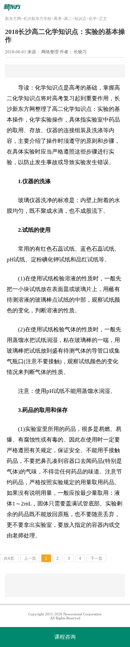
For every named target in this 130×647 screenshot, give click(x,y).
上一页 (30, 558)
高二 (68, 18)
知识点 (80, 18)
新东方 (20, 109)
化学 (93, 18)
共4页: (9, 558)
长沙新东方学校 (37, 18)
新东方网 (13, 18)
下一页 (96, 558)
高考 (58, 18)
